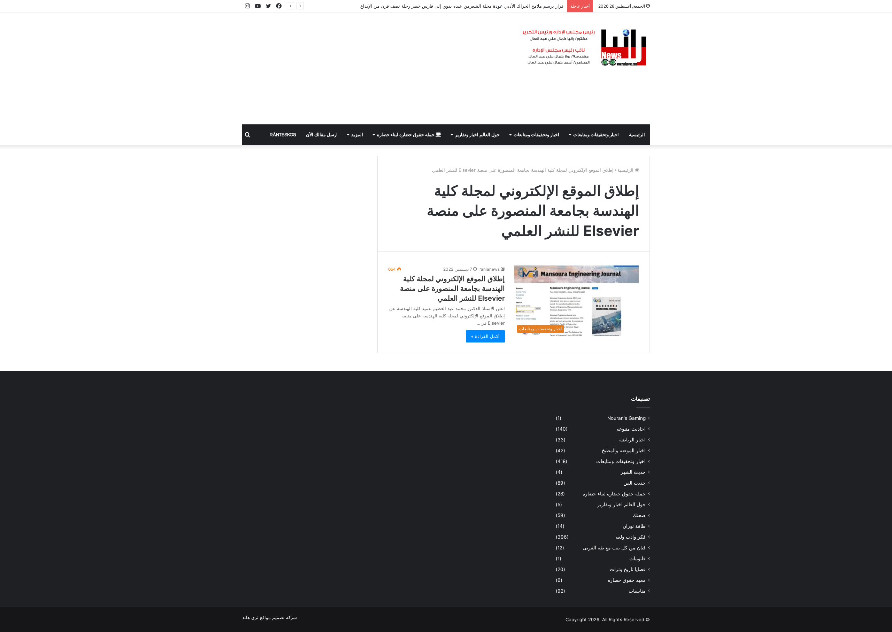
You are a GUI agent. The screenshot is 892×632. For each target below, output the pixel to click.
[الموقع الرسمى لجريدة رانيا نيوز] (585, 48)
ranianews (489, 269)
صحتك (639, 515)
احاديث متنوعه (631, 429)
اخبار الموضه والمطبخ (624, 450)
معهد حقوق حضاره (627, 580)
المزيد (357, 134)
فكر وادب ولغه (630, 537)
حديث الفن (634, 483)
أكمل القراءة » (485, 336)
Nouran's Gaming (626, 418)
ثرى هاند (250, 617)
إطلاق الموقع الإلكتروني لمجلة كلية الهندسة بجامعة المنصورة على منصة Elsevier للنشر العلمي (452, 288)
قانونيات (637, 558)
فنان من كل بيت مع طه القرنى (614, 547)
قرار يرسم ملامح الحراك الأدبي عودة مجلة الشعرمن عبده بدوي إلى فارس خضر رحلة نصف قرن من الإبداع (461, 6)
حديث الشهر (633, 472)
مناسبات (637, 591)
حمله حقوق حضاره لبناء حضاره (406, 134)
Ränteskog (283, 134)
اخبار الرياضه (632, 439)
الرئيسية (637, 134)
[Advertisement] (376, 68)
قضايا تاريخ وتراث (628, 569)
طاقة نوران (634, 526)
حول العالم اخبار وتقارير (477, 134)
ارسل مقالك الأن (322, 134)
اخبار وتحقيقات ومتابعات (596, 134)
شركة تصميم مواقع (278, 617)
